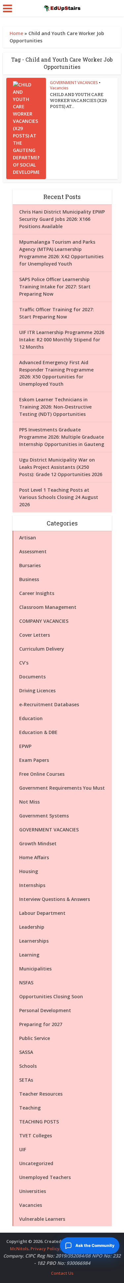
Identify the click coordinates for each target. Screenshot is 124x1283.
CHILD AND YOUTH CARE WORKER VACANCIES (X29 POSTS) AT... (78, 100)
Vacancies (59, 88)
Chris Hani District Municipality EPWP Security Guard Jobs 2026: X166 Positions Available (62, 219)
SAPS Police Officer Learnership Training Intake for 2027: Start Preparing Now (55, 286)
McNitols (19, 1249)
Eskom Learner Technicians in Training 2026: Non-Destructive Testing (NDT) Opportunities (55, 406)
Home (16, 33)
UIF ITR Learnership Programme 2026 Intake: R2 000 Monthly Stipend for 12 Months (61, 339)
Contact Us (62, 1273)
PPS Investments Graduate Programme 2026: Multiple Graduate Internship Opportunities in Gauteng (61, 436)
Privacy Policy (45, 1249)
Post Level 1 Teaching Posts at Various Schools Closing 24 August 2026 (58, 497)
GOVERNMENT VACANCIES (74, 82)
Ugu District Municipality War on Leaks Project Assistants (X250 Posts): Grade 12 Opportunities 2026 (60, 467)
